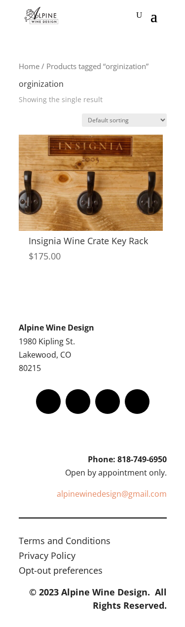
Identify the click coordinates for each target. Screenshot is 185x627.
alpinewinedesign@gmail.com (112, 493)
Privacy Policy (47, 556)
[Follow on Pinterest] (137, 401)
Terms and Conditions (65, 542)
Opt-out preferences (61, 571)
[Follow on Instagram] (107, 401)
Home (29, 66)
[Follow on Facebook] (48, 401)
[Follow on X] (78, 401)
